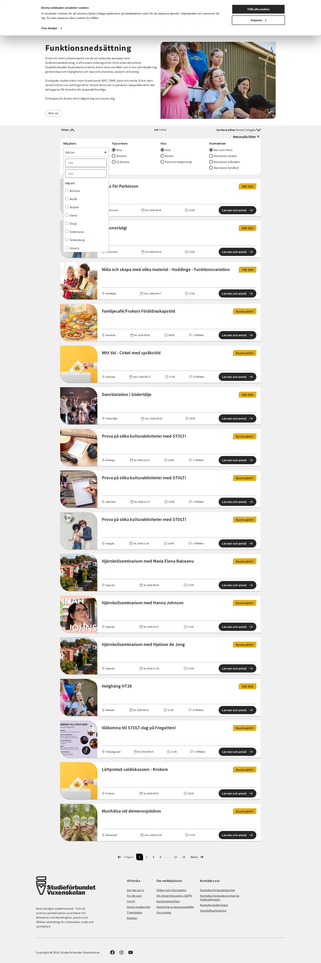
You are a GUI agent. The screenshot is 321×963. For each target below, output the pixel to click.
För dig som (134, 896)
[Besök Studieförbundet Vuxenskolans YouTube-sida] (130, 953)
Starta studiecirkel (138, 907)
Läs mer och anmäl (234, 210)
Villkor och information (171, 890)
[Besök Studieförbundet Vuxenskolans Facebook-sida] (112, 953)
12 (175, 857)
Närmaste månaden (227, 162)
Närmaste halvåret (226, 168)
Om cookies (163, 912)
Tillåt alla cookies (258, 9)
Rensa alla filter (244, 136)
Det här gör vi (135, 890)
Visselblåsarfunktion (213, 910)
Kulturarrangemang (178, 162)
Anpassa (256, 20)
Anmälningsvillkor (168, 901)
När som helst (223, 150)
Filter (65, 130)
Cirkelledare (134, 912)
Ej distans (122, 162)
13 (183, 857)
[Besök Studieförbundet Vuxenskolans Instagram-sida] (121, 953)
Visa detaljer (49, 28)
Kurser (169, 156)
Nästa (194, 857)
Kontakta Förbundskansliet (217, 890)
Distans (121, 156)
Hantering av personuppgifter (175, 907)
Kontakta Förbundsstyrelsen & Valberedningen (219, 897)
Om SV (131, 901)
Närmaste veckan (225, 156)
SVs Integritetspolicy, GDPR (174, 896)
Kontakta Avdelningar (214, 905)
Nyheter (132, 918)
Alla (119, 150)
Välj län (69, 152)
